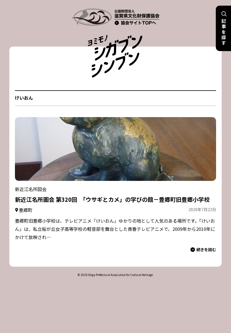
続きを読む (206, 249)
